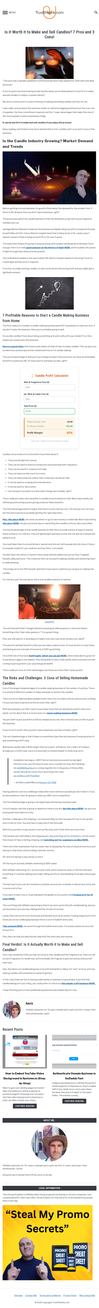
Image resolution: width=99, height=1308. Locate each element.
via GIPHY (49, 622)
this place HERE (11, 523)
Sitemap (18, 1295)
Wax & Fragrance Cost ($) (36, 382)
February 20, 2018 (47, 782)
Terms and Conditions (50, 1295)
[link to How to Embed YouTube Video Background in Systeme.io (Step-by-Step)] (25, 1051)
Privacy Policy (70, 1295)
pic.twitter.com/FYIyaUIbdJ (26, 776)
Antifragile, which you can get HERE (48, 656)
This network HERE (13, 926)
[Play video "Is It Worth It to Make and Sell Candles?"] (49, 177)
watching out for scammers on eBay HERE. (66, 840)
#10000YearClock (26, 768)
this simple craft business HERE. (78, 983)
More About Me (87, 1295)
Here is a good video (13, 346)
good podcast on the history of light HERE (48, 247)
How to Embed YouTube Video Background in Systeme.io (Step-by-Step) (24, 1078)
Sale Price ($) (30, 406)
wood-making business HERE (62, 713)
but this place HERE (73, 808)
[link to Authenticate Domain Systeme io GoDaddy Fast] (74, 1051)
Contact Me (31, 1295)
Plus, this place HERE (14, 519)
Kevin (29, 1003)
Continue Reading (24, 1106)
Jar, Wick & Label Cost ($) (36, 394)
